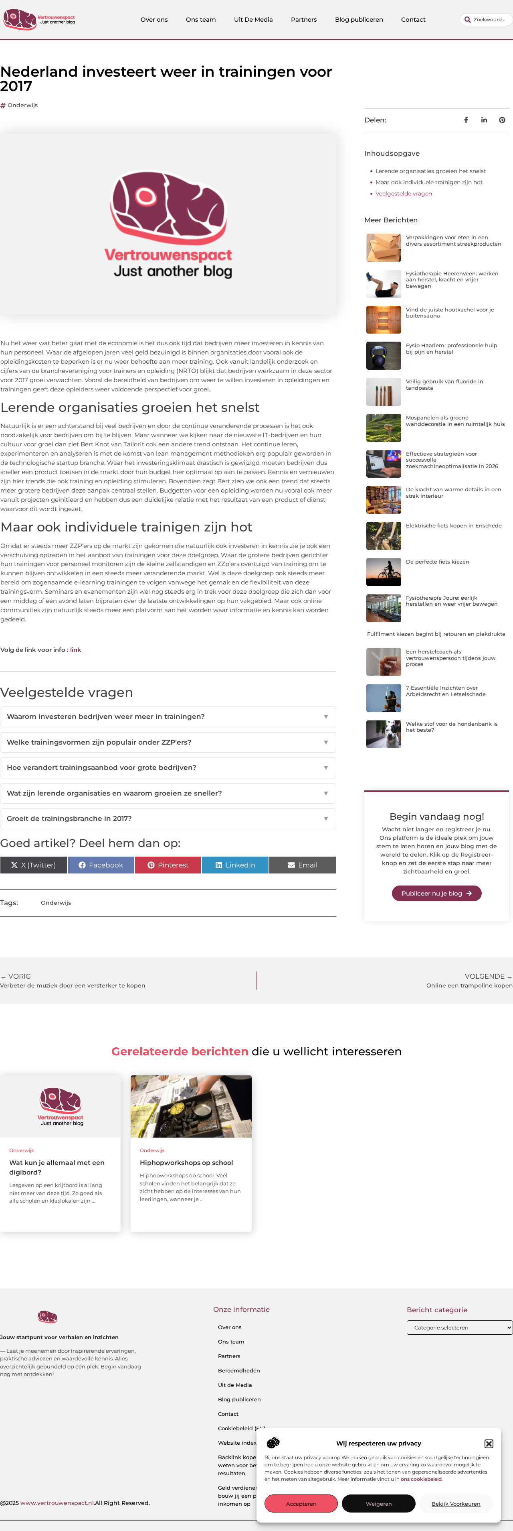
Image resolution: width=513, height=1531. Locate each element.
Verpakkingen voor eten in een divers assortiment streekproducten (453, 240)
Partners (304, 19)
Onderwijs (23, 105)
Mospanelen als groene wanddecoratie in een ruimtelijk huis (455, 420)
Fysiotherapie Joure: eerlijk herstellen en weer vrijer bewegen (452, 600)
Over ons (154, 19)
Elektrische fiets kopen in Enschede (454, 525)
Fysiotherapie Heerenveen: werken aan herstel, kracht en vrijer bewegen (452, 279)
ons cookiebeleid (421, 1479)
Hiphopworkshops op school (186, 1163)
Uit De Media (253, 19)
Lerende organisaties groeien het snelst (431, 171)
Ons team (201, 19)
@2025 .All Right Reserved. (75, 1503)
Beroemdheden (239, 1370)
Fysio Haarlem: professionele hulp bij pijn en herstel (451, 348)
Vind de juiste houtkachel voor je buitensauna (450, 312)
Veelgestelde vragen (404, 193)
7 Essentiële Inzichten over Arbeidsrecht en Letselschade (446, 690)
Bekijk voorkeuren (456, 1504)
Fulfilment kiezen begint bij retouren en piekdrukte (436, 634)
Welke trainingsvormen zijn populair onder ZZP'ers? (168, 742)
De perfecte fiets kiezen (437, 561)
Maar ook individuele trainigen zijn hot (429, 182)
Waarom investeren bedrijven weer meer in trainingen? (168, 717)
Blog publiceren (359, 19)
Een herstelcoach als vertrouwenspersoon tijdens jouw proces (451, 657)
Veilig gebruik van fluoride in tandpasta (444, 384)
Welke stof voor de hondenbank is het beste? (452, 727)
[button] (489, 1444)
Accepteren (301, 1504)
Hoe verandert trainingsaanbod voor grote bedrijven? (168, 767)
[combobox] (486, 20)
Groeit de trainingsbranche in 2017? (168, 818)
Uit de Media (235, 1385)
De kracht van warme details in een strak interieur (453, 492)
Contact (413, 19)
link (75, 650)
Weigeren (379, 1504)
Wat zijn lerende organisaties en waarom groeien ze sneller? (168, 793)
